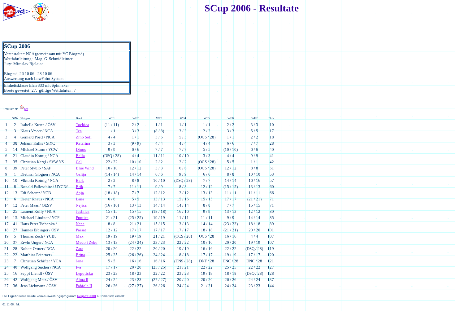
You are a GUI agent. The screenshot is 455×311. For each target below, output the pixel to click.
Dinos (81, 149)
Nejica (81, 205)
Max (80, 236)
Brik (79, 186)
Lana (80, 199)
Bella (80, 155)
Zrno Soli (84, 137)
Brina (80, 254)
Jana (79, 261)
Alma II (82, 279)
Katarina (83, 143)
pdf (26, 109)
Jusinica (82, 211)
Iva (78, 267)
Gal (79, 162)
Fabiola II (84, 285)
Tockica (82, 124)
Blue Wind (85, 168)
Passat (81, 230)
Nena (80, 223)
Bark (80, 180)
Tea (79, 131)
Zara (79, 248)
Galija (81, 174)
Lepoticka (84, 273)
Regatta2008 (86, 296)
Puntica (82, 217)
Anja (80, 193)
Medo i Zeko (87, 242)
